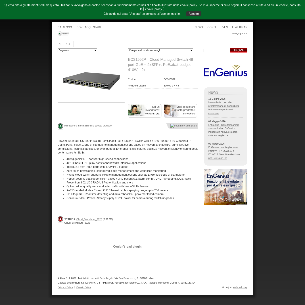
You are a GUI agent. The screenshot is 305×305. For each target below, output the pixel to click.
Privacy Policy (65, 287)
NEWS (199, 27)
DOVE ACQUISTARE (89, 27)
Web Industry (240, 287)
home (244, 33)
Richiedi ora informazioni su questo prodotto (88, 125)
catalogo (235, 33)
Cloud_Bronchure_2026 (89, 219)
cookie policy (153, 9)
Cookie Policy (83, 287)
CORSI (211, 27)
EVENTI (225, 27)
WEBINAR (241, 27)
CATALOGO (65, 27)
